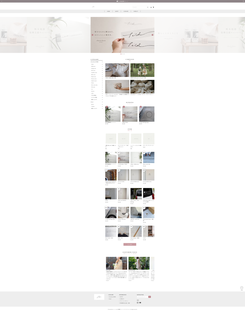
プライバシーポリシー (124, 301)
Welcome (93, 87)
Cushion (92, 106)
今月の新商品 (93, 95)
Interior (92, 91)
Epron (92, 104)
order (92, 93)
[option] (59, 35)
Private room (93, 78)
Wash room (93, 76)
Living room (93, 68)
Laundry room (94, 72)
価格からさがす (94, 99)
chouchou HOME (94, 62)
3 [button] (124, 54)
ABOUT (116, 11)
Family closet (94, 80)
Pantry (92, 82)
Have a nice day (94, 85)
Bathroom (93, 66)
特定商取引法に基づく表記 (125, 303)
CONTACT (135, 11)
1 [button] (121, 54)
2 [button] (122, 54)
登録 (149, 296)
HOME (108, 11)
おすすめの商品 (94, 97)
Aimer (92, 102)
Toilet (92, 64)
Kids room (93, 74)
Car (92, 89)
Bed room (93, 70)
